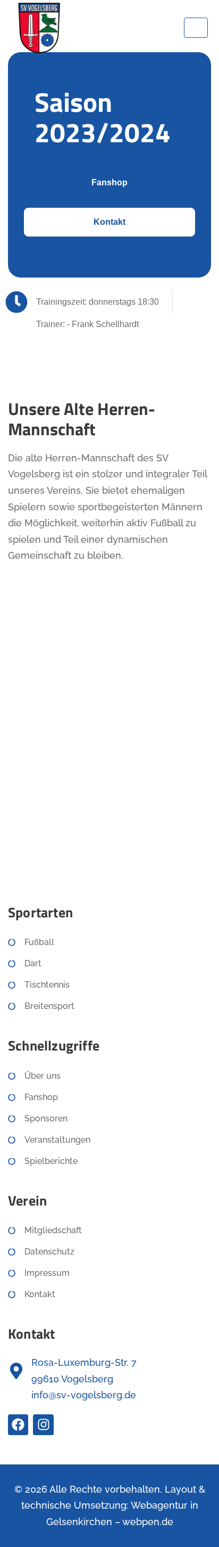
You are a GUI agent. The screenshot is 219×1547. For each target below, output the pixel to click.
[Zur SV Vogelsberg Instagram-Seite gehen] (43, 1424)
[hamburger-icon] (196, 28)
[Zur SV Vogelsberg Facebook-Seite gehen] (18, 1424)
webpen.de (147, 1521)
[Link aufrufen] (38, 27)
